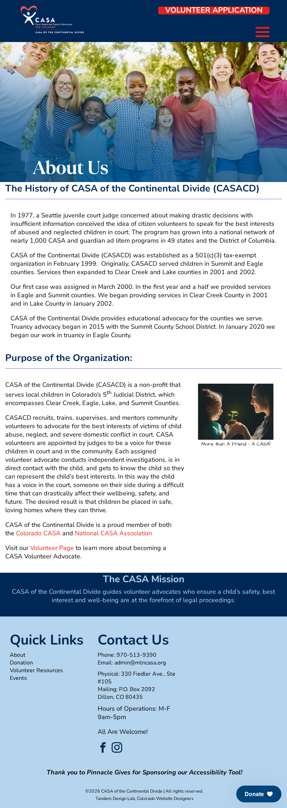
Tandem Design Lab (115, 798)
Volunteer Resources (36, 670)
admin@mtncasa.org (140, 663)
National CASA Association (113, 533)
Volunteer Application (213, 10)
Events (18, 678)
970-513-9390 (136, 655)
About (18, 655)
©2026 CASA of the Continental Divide (123, 791)
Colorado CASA (38, 533)
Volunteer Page (52, 548)
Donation (21, 663)
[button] (258, 794)
